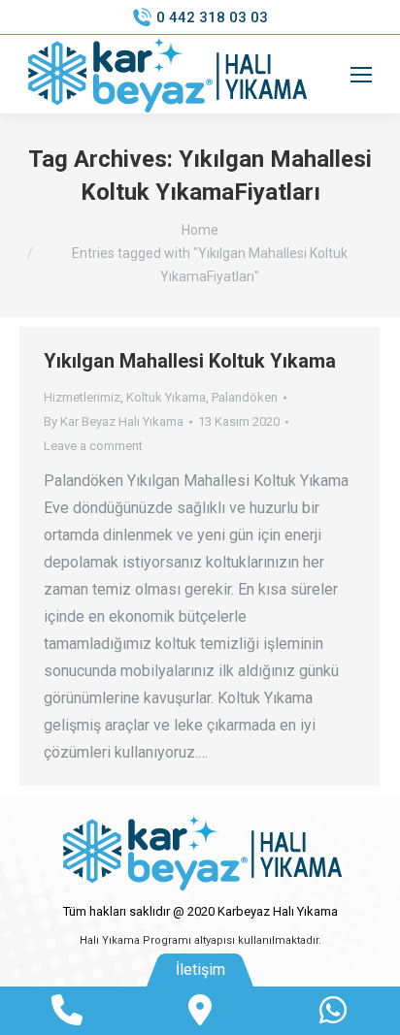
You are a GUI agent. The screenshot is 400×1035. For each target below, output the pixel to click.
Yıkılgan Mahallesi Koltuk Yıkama (190, 360)
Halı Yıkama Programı (135, 940)
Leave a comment (93, 445)
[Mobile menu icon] (361, 74)
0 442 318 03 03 (212, 17)
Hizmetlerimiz (82, 397)
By (113, 421)
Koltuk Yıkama (166, 397)
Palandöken (245, 397)
